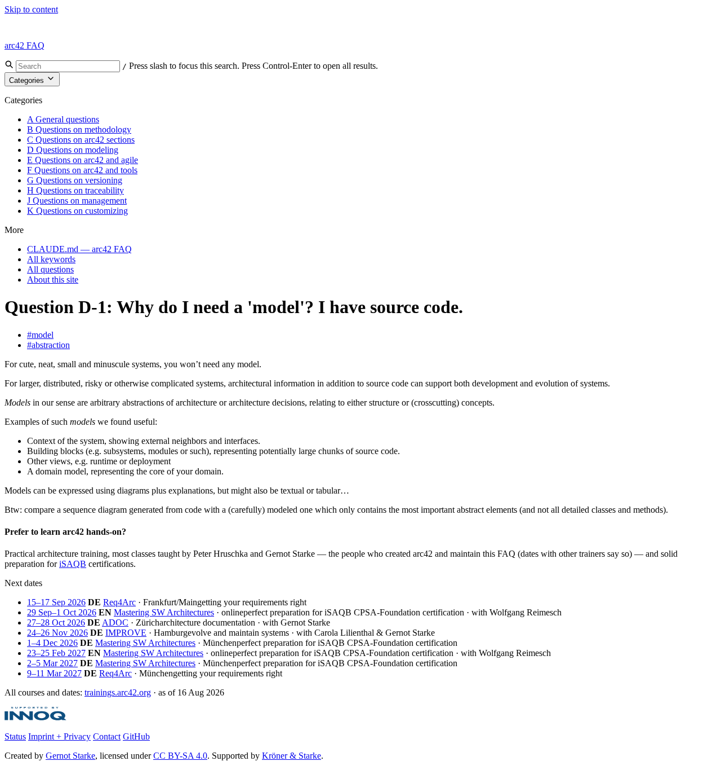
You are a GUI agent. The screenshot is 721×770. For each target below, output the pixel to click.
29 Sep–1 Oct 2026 (61, 612)
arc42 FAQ (24, 45)
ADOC (115, 622)
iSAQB (72, 564)
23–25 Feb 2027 (56, 653)
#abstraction (48, 345)
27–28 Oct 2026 (56, 622)
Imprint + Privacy (59, 736)
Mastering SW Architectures (164, 612)
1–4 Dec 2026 (52, 643)
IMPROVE (125, 632)
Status (15, 736)
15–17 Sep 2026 (56, 602)
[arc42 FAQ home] (31, 26)
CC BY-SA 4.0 (180, 755)
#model (40, 335)
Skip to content (31, 9)
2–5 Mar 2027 (52, 663)
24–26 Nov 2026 (57, 632)
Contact (107, 736)
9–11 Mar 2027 (54, 673)
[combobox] (68, 66)
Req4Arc (119, 602)
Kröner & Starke (291, 755)
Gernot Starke (70, 755)
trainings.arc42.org (117, 692)
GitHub (136, 736)
